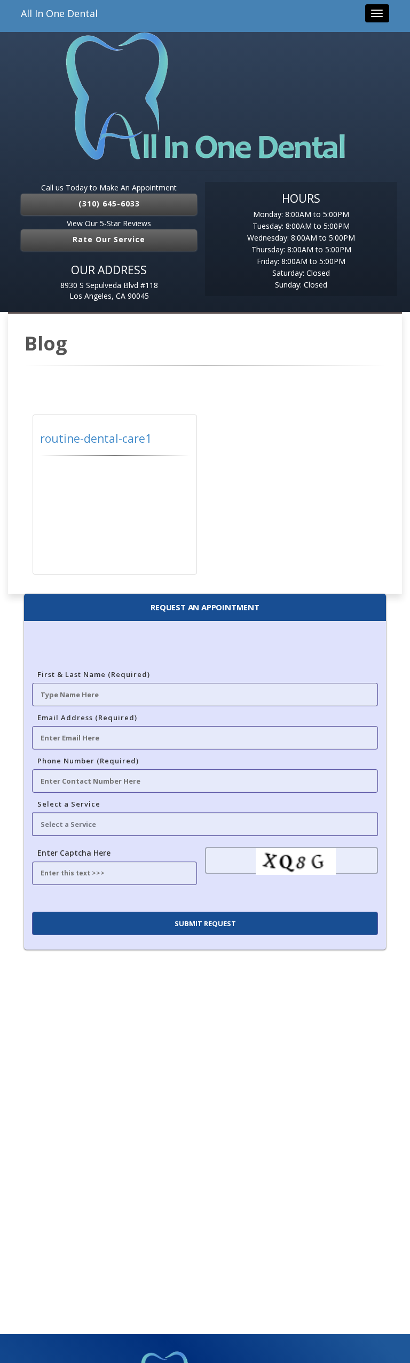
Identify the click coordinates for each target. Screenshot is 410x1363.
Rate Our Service (109, 239)
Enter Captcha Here (74, 853)
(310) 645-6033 (109, 203)
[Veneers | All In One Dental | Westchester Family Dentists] (205, 96)
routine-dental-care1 (96, 438)
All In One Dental (59, 13)
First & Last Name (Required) (93, 674)
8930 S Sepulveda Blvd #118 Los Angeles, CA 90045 (109, 290)
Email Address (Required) (87, 717)
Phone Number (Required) (88, 761)
